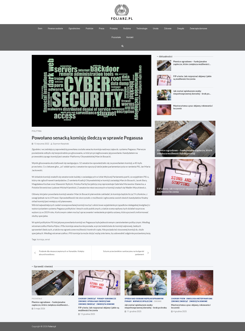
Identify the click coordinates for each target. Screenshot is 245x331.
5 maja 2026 (39, 308)
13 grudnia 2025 (88, 314)
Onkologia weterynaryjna (199, 299)
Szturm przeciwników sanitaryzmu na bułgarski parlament (123, 253)
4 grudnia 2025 (180, 311)
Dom (40, 28)
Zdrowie (167, 28)
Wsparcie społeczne (142, 301)
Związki (180, 28)
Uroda (155, 28)
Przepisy (114, 28)
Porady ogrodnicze (106, 299)
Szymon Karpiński (61, 144)
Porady (128, 301)
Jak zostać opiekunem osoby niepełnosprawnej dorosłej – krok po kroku (191, 94)
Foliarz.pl (52, 326)
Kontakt (129, 37)
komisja (40, 239)
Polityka (36, 131)
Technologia (141, 28)
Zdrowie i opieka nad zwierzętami (94, 301)
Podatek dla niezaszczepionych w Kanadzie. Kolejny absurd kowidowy (61, 253)
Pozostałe (116, 37)
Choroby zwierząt (87, 299)
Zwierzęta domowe (198, 28)
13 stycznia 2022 (41, 144)
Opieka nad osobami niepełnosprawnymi (144, 299)
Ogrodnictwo (74, 28)
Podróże (89, 28)
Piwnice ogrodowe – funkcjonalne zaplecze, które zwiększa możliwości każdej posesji (191, 64)
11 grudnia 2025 (134, 311)
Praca (101, 28)
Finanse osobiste (55, 28)
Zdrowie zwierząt (86, 304)
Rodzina (127, 28)
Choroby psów (178, 299)
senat (47, 239)
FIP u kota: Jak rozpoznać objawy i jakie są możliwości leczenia (192, 77)
